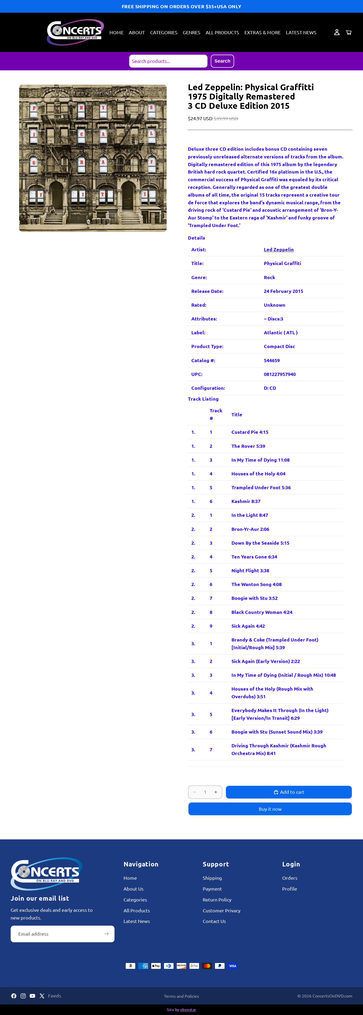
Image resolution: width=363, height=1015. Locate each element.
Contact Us (214, 921)
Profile (289, 888)
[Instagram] (23, 996)
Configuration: (208, 388)
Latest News (137, 921)
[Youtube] (32, 996)
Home (130, 877)
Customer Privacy (221, 910)
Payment (212, 888)
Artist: (198, 249)
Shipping (212, 877)
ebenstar (188, 1009)
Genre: (199, 277)
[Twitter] (42, 996)
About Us (133, 888)
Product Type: (207, 346)
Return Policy (217, 899)
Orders (289, 877)
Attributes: (204, 318)
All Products (137, 910)
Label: (198, 332)
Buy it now (270, 809)
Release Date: (207, 291)
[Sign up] (106, 933)
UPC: (196, 374)
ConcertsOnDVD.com (332, 995)
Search (222, 61)
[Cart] (348, 32)
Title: (197, 263)
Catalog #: (203, 360)
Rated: (198, 305)
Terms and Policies (181, 996)
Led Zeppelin (279, 249)
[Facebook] (14, 996)
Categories (135, 899)
